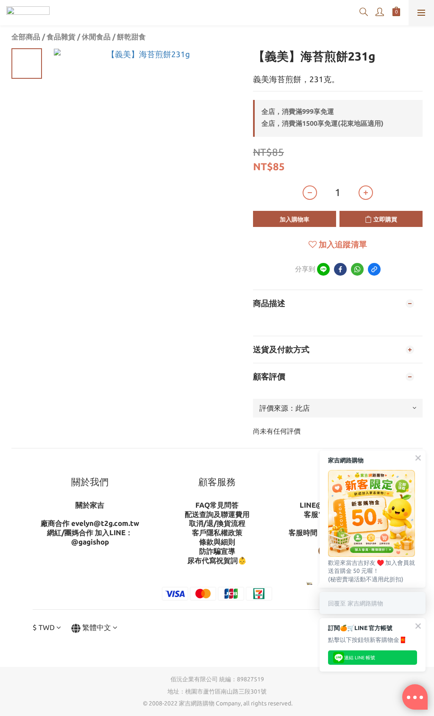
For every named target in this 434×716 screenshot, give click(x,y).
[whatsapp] (357, 269)
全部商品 (25, 37)
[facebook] (340, 269)
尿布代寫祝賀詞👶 (217, 560)
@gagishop (90, 542)
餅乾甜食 (131, 37)
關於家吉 (89, 505)
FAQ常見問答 (217, 505)
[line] (323, 269)
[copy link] (374, 269)
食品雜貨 (61, 37)
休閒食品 (96, 37)
